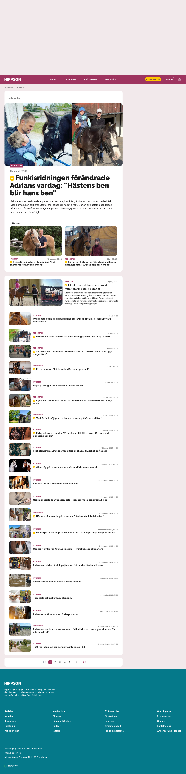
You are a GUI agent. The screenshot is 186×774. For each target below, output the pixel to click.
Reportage (16, 165)
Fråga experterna (114, 730)
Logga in (168, 79)
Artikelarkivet (11, 730)
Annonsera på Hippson (169, 730)
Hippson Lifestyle (62, 721)
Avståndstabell (113, 726)
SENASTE (54, 79)
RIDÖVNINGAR (90, 79)
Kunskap (109, 721)
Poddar (56, 726)
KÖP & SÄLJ (110, 79)
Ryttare (56, 730)
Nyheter (14, 259)
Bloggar (57, 716)
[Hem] (12, 79)
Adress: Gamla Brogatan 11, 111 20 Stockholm (25, 757)
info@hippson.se (12, 753)
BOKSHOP (71, 79)
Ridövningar (111, 716)
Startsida (8, 87)
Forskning (9, 726)
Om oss (161, 721)
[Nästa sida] (83, 662)
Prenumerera (153, 79)
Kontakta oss (164, 726)
